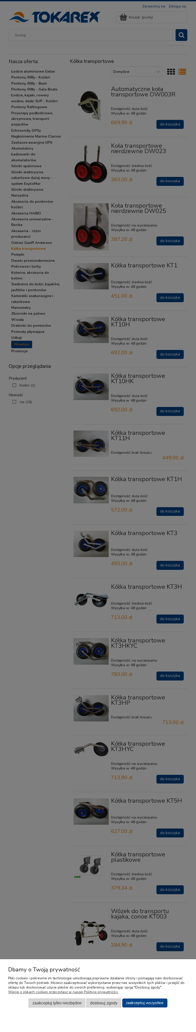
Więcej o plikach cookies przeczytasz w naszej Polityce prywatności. (63, 992)
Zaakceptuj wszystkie (145, 1003)
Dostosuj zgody (103, 1003)
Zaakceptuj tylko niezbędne (57, 1003)
